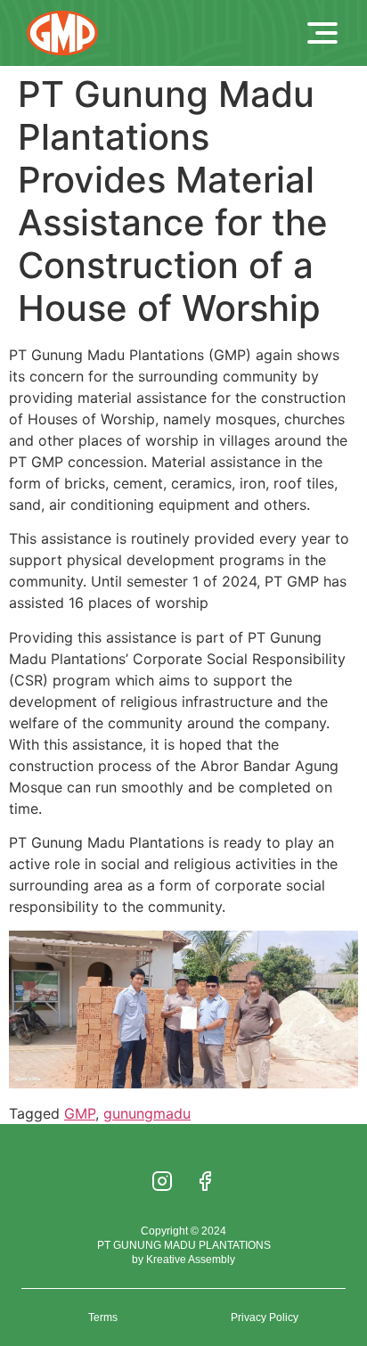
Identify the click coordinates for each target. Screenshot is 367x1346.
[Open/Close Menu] (322, 33)
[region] (183, 1216)
